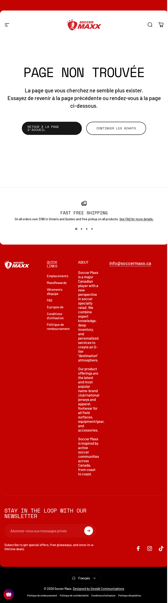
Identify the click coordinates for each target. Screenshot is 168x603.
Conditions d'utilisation (55, 316)
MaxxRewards (56, 283)
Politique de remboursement (58, 327)
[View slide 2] (81, 228)
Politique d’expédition (129, 595)
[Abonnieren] (88, 530)
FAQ (49, 300)
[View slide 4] (91, 228)
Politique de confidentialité (74, 595)
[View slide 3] (86, 228)
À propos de (55, 307)
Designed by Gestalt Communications (98, 589)
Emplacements (57, 276)
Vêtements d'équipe (54, 291)
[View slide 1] (76, 228)
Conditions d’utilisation (103, 595)
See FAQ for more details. (136, 219)
